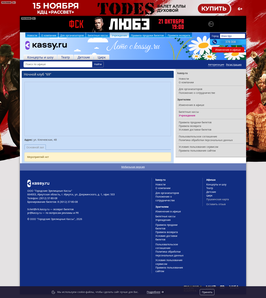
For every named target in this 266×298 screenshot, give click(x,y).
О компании (48, 35)
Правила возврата (179, 35)
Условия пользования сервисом (198, 146)
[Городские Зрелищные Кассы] (45, 46)
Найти (98, 64)
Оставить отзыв (216, 204)
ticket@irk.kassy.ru (38, 209)
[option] (133, 24)
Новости (32, 35)
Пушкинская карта (217, 199)
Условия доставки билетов (195, 129)
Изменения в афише (228, 49)
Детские (84, 57)
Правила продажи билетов (147, 35)
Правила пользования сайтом (197, 150)
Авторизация (216, 64)
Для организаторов (72, 35)
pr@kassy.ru (34, 213)
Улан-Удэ (226, 36)
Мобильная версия (133, 167)
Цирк (102, 57)
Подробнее (153, 292)
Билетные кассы (98, 35)
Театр (65, 57)
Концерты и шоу (40, 57)
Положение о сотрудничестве (197, 93)
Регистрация (234, 64)
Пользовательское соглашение (198, 136)
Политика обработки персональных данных (206, 140)
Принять (207, 292)
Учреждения (119, 35)
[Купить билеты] (38, 183)
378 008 (230, 42)
